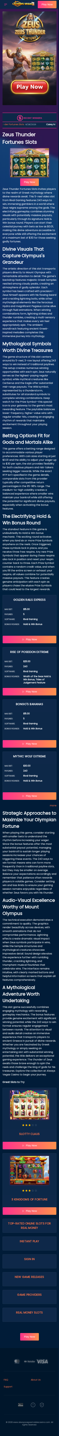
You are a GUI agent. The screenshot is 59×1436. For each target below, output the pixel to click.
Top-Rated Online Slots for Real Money (29, 1225)
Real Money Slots (29, 1312)
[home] (23, 7)
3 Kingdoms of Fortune (29, 1199)
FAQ (6, 1379)
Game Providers (29, 1295)
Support (8, 1386)
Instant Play (29, 1241)
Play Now (47, 4)
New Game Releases (29, 1277)
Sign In (29, 1259)
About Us (36, 1379)
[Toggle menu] (6, 4)
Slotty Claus (29, 1134)
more (53, 805)
